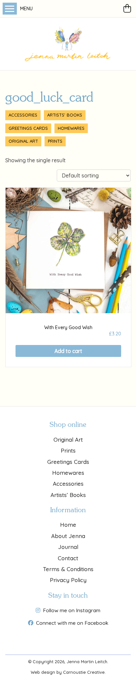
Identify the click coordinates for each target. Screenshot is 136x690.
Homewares (71, 128)
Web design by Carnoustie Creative (68, 672)
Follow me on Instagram (71, 610)
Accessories (23, 115)
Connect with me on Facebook (72, 622)
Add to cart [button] (68, 351)
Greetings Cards (28, 128)
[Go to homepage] (67, 44)
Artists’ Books (64, 115)
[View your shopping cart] (128, 8)
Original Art (23, 141)
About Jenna (68, 535)
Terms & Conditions (68, 569)
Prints (55, 141)
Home (68, 524)
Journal (68, 546)
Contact (68, 558)
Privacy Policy (68, 579)
